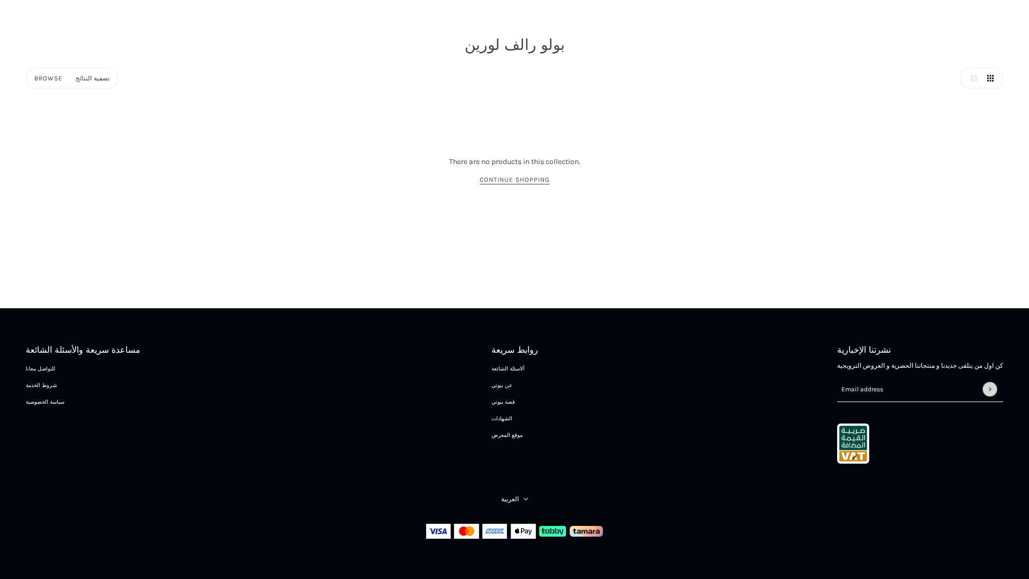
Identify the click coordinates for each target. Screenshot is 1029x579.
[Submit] (989, 389)
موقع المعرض (507, 435)
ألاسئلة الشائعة (508, 369)
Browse (48, 78)
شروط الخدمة (41, 385)
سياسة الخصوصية (45, 402)
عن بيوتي (501, 385)
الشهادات (501, 418)
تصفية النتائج (92, 78)
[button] (971, 78)
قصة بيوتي (503, 402)
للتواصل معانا (40, 369)
